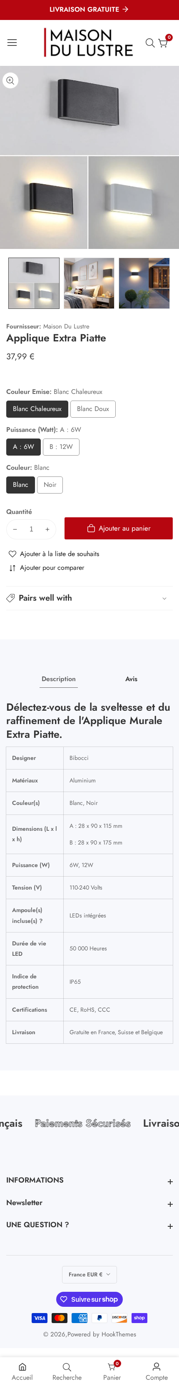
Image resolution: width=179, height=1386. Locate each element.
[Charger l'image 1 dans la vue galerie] (34, 283)
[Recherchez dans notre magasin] (152, 43)
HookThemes (119, 1334)
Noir (53, 487)
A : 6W (23, 449)
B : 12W (62, 449)
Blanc (24, 487)
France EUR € (86, 1274)
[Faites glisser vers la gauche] (12, 283)
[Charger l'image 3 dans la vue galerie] (144, 283)
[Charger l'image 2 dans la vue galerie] (89, 283)
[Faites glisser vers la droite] (166, 283)
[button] (89, 598)
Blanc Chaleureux (40, 411)
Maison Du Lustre (66, 326)
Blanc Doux (93, 411)
